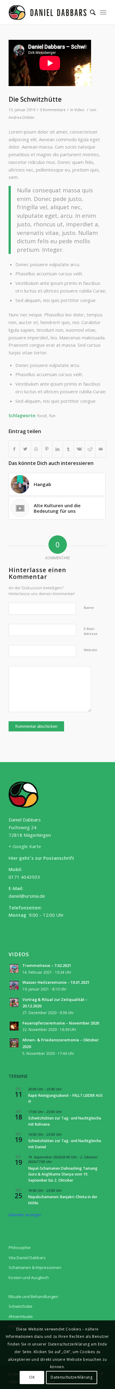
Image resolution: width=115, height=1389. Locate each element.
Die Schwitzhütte (35, 99)
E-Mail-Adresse (91, 631)
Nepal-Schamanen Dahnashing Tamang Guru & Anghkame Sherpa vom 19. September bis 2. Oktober (63, 1174)
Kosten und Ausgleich (29, 1277)
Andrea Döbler (22, 117)
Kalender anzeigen (25, 1214)
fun (52, 415)
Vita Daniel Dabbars (27, 1257)
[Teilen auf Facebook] (14, 449)
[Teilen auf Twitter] (25, 449)
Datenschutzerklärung (71, 1377)
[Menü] (103, 12)
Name (89, 607)
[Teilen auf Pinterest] (47, 449)
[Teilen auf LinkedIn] (57, 449)
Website (90, 649)
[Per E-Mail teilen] (101, 449)
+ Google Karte (25, 846)
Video (79, 109)
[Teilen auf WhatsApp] (36, 449)
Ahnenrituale (21, 1316)
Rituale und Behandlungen (33, 1296)
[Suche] (90, 12)
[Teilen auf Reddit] (90, 449)
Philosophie (20, 1247)
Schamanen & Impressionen (35, 1267)
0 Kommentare (53, 109)
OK (32, 1377)
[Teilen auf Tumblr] (68, 449)
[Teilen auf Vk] (79, 449)
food (42, 415)
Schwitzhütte (21, 1306)
